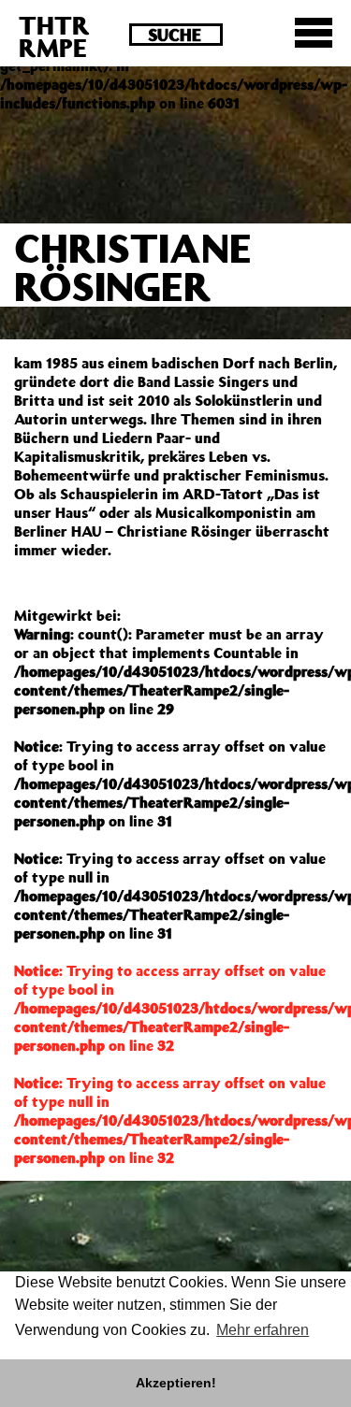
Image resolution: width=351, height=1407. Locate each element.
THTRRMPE (54, 36)
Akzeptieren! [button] (176, 1382)
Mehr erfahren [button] (262, 1330)
